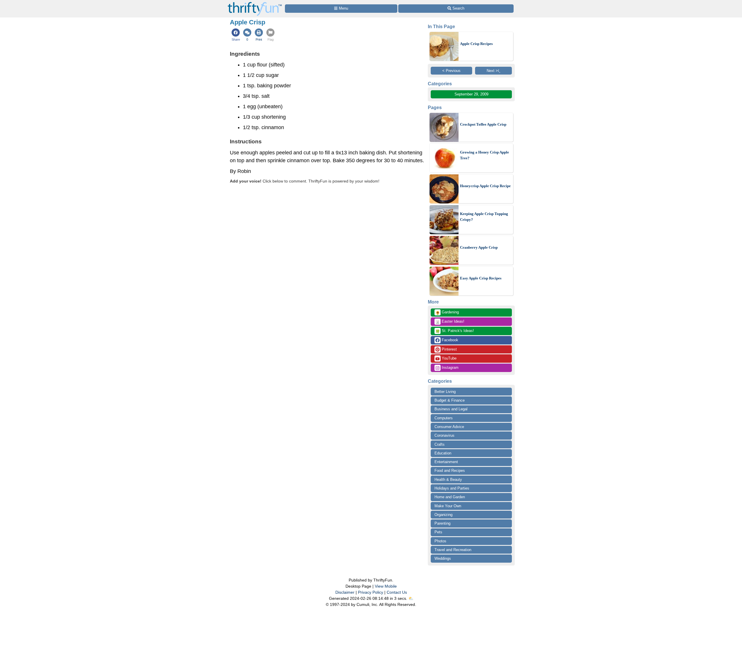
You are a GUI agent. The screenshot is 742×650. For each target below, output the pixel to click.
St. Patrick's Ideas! (454, 331)
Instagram (450, 367)
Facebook (449, 340)
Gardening (447, 312)
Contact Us (397, 592)
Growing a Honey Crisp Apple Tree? (484, 155)
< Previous (451, 70)
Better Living (445, 391)
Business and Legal (451, 409)
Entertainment (446, 462)
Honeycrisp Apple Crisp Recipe (485, 186)
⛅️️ (410, 598)
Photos (440, 541)
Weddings (442, 558)
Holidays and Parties (451, 488)
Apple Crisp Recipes (476, 43)
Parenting (442, 523)
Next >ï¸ (493, 70)
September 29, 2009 (471, 94)
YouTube (449, 358)
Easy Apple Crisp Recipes (480, 278)
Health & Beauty (448, 479)
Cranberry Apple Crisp (479, 247)
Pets (438, 532)
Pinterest (449, 349)
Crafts (439, 444)
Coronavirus (444, 435)
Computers (443, 418)
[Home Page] (254, 3)
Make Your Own (447, 506)
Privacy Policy (370, 592)
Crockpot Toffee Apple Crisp (483, 124)
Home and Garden (449, 497)
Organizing (443, 514)
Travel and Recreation (452, 550)
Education (442, 453)
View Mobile (386, 586)
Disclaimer (344, 592)
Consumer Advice (449, 427)
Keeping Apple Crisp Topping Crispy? (484, 217)
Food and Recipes (449, 470)
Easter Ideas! (449, 321)
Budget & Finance (449, 400)
